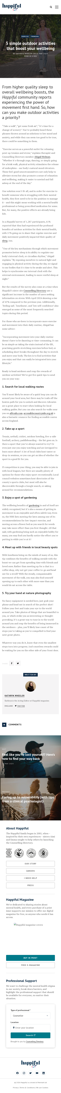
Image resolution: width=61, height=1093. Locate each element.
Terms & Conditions (27, 1087)
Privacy (15, 1087)
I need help (30, 878)
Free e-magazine (30, 965)
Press (30, 885)
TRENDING (35, 36)
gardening (34, 505)
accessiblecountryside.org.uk (38, 413)
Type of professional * (20, 1010)
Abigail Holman (42, 156)
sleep (5, 240)
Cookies (45, 1087)
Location (15, 1022)
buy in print (31, 958)
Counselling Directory (35, 290)
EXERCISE (25, 36)
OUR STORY (30, 863)
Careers (30, 871)
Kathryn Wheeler (24, 53)
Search (30, 1035)
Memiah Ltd (42, 1082)
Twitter (21, 706)
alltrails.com (16, 413)
